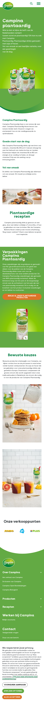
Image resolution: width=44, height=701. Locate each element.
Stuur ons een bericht (10, 637)
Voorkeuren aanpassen (15, 685)
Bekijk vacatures (8, 620)
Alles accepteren (12, 697)
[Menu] (38, 3)
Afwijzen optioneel (13, 691)
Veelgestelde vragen (10, 632)
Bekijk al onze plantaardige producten (22, 297)
